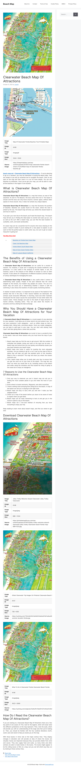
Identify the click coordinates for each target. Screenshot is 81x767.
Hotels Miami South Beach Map (23, 246)
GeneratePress (49, 764)
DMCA (63, 4)
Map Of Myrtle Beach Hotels (12, 754)
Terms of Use (44, 4)
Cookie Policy (55, 4)
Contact (35, 4)
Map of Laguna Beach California (23, 253)
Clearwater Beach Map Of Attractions (27, 173)
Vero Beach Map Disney (11, 756)
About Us (27, 4)
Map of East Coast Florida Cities (23, 250)
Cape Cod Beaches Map (20, 243)
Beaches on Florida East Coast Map (24, 240)
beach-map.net (8, 173)
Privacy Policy (72, 4)
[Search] (75, 14)
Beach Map (8, 4)
